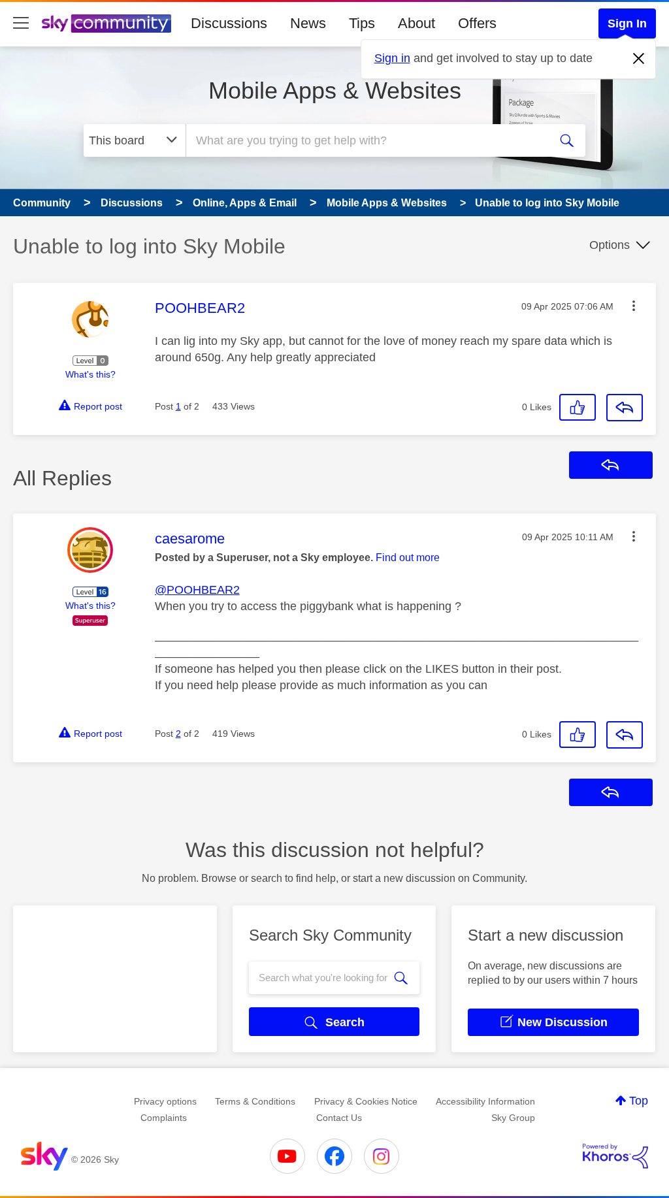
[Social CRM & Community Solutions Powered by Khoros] (615, 1156)
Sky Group (513, 1117)
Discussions (229, 23)
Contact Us (339, 1117)
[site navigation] (21, 23)
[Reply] (624, 407)
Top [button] (638, 1100)
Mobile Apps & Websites (334, 90)
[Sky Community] (106, 23)
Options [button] (609, 244)
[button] (634, 306)
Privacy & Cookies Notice (365, 1101)
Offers (477, 23)
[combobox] (366, 140)
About (416, 23)
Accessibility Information (485, 1101)
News (308, 23)
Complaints (163, 1117)
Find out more (408, 557)
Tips (362, 23)
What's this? (90, 374)
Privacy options (165, 1101)
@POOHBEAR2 (197, 589)
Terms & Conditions (255, 1101)
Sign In (627, 23)
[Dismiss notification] (638, 58)
